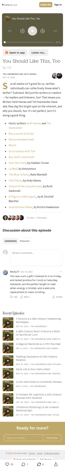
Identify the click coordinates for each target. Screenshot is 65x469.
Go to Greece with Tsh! (22, 151)
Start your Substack (26, 459)
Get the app (46, 459)
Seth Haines (30, 74)
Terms (40, 453)
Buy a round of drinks (21, 134)
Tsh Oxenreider (11, 74)
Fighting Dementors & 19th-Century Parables (36, 358)
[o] (8, 322)
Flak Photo (15, 181)
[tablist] (17, 241)
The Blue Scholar (19, 175)
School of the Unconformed (25, 186)
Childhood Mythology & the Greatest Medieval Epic (37, 409)
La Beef (13, 169)
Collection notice (52, 453)
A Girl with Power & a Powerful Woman (39, 382)
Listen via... (39, 52)
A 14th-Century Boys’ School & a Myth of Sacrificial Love (38, 333)
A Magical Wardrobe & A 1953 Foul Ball (38, 344)
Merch (12, 145)
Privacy (32, 453)
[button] (10, 31)
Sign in (58, 4)
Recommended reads (21, 140)
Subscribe (45, 4)
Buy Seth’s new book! (21, 157)
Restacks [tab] (25, 240)
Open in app (17, 52)
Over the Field (17, 163)
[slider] (29, 42)
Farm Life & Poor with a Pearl (33, 369)
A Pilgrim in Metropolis (22, 197)
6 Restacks (41, 217)
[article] (32, 322)
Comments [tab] (10, 240)
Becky (13, 271)
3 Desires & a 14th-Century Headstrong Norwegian (38, 320)
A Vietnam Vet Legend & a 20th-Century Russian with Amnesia (39, 396)
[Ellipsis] (60, 271)
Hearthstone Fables (20, 207)
